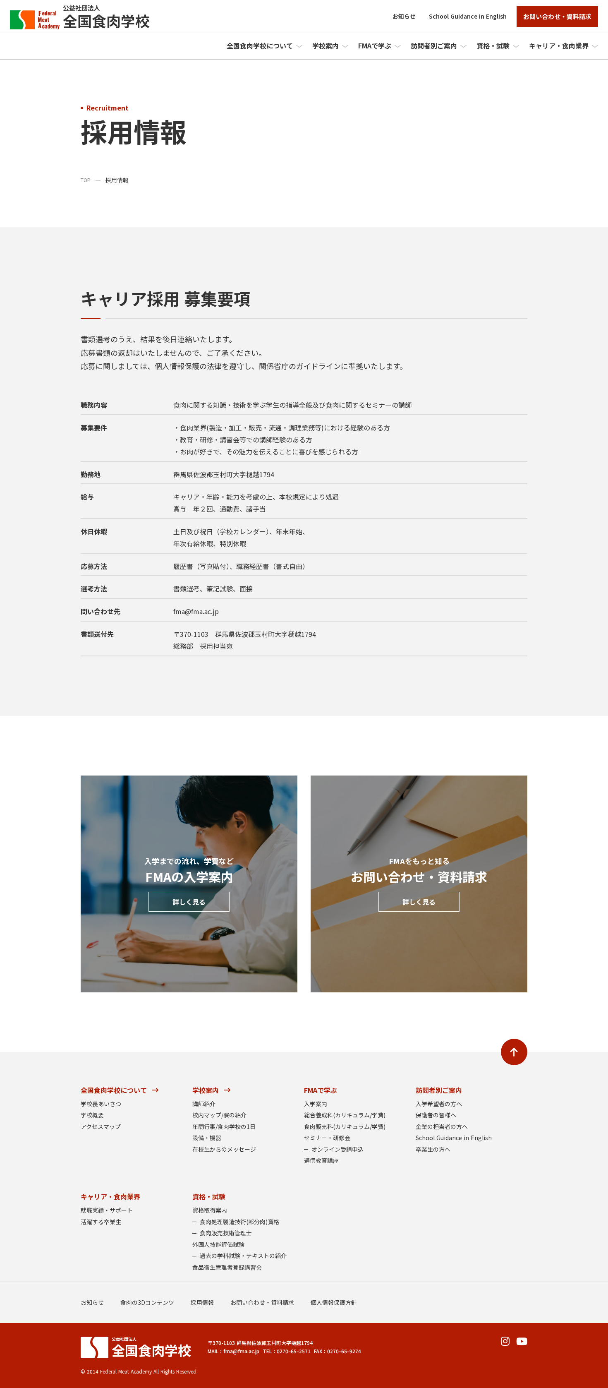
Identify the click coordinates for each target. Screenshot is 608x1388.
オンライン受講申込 (337, 1149)
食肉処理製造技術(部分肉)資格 (239, 1222)
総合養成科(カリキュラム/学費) (344, 1115)
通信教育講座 (321, 1161)
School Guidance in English (468, 16)
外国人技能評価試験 (218, 1245)
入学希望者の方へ (439, 1104)
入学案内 (315, 1104)
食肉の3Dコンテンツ (147, 1302)
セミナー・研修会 (327, 1138)
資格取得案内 (209, 1210)
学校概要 (92, 1115)
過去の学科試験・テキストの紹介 (243, 1256)
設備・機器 (206, 1138)
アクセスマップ (101, 1127)
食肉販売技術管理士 (226, 1233)
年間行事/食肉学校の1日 (224, 1127)
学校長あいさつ (101, 1104)
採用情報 (202, 1302)
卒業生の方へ (433, 1149)
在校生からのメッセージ (224, 1149)
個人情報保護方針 (334, 1302)
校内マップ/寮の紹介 (219, 1115)
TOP (86, 180)
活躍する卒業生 (101, 1222)
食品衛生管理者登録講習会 (227, 1267)
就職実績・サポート (107, 1210)
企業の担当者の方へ (442, 1127)
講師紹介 (203, 1104)
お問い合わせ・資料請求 (262, 1302)
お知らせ (404, 16)
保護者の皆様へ (436, 1115)
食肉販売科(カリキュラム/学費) (344, 1127)
